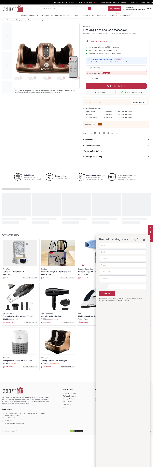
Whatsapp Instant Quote (133, 92)
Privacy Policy (103, 300)
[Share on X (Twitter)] (95, 133)
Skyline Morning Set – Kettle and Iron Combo (56, 272)
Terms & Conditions (123, 300)
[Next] (73, 58)
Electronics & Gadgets (14, 20)
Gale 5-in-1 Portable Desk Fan (15, 272)
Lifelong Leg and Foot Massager (54, 360)
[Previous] (20, 58)
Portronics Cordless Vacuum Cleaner (18, 316)
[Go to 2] (7, 65)
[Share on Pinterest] (108, 133)
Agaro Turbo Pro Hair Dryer (52, 316)
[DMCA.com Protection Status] (76, 431)
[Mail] (112, 133)
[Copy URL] (117, 133)
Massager (41, 20)
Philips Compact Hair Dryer (89, 272)
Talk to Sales (102, 92)
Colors (94, 124)
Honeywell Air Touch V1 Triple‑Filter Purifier (17, 360)
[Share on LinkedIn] (104, 133)
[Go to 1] (7, 36)
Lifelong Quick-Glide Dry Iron (90, 316)
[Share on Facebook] (100, 133)
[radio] (100, 124)
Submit (107, 293)
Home (3, 20)
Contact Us (150, 231)
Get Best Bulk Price (118, 86)
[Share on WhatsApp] (91, 133)
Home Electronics (29, 20)
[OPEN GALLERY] (47, 56)
